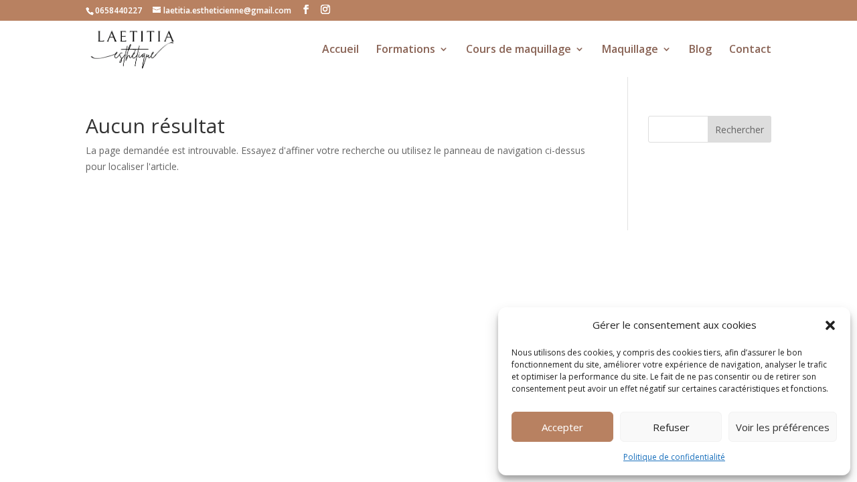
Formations (405, 50)
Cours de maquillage (518, 50)
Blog (700, 50)
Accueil (340, 50)
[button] (830, 325)
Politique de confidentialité (674, 457)
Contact (750, 50)
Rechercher (739, 129)
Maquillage (630, 50)
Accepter (562, 427)
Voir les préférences (783, 427)
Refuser (671, 427)
